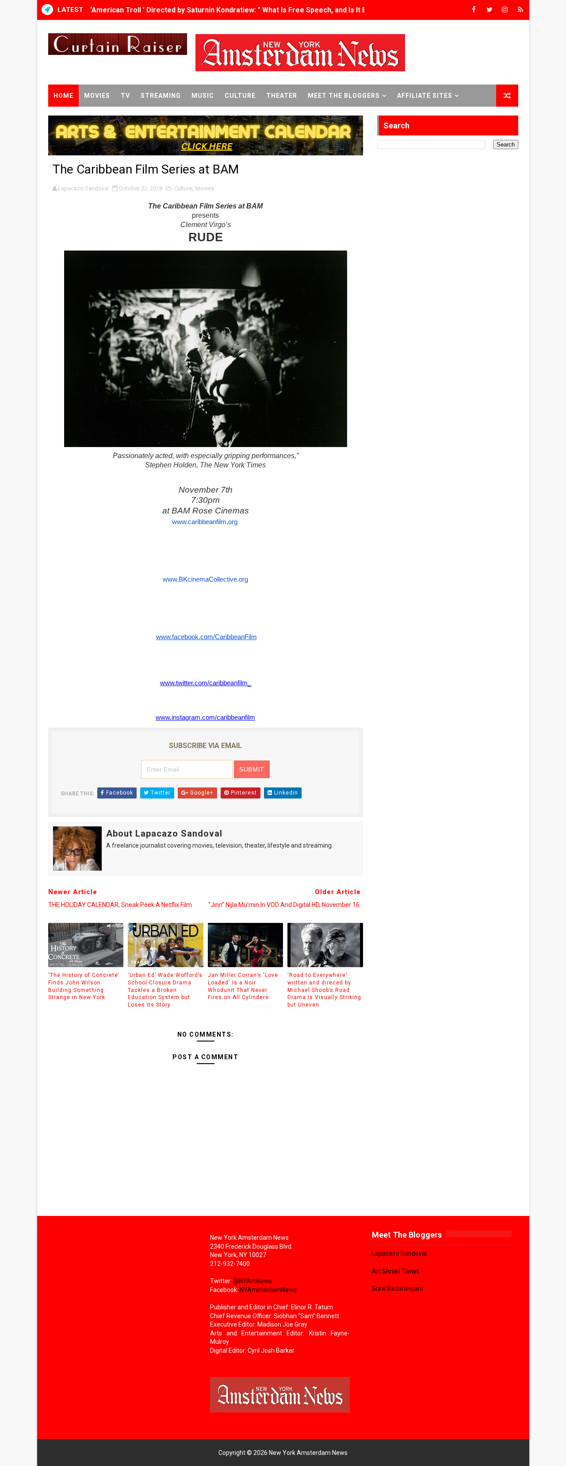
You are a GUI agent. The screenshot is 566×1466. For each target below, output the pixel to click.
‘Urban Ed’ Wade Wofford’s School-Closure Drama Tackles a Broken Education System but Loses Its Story (165, 990)
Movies (97, 95)
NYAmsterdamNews (268, 1289)
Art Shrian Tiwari (395, 1271)
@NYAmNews (252, 1281)
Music (202, 95)
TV (125, 95)
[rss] (520, 10)
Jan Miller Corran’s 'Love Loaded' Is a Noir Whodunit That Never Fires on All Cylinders (243, 986)
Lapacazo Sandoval (399, 1253)
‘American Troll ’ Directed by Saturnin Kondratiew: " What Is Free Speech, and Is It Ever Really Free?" (257, 10)
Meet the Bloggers (344, 95)
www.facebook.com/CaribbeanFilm (206, 636)
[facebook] (474, 10)
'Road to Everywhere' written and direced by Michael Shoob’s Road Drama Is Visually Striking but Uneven (324, 990)
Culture (240, 95)
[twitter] (489, 10)
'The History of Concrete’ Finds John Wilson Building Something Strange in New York (83, 986)
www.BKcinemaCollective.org (205, 579)
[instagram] (505, 10)
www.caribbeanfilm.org (204, 521)
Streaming (161, 95)
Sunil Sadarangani (397, 1288)
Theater (281, 95)
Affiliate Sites (424, 95)
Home (63, 95)
